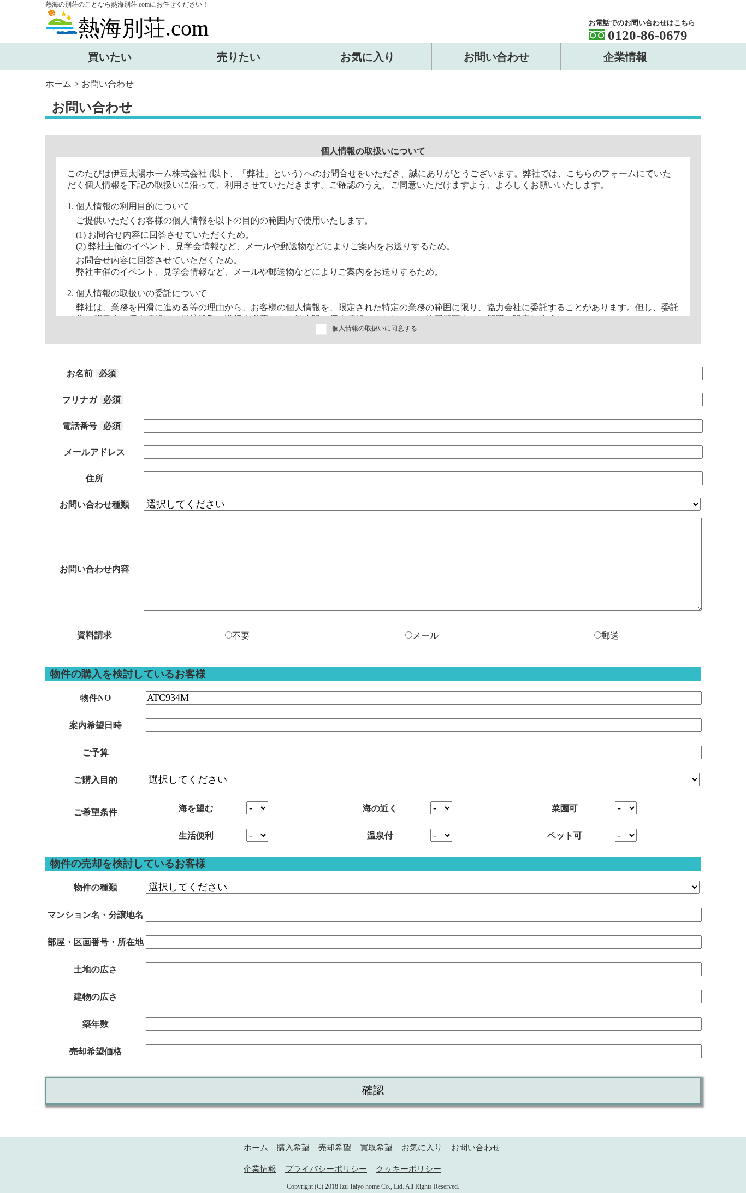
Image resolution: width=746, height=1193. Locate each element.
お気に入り (421, 1147)
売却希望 (334, 1147)
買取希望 (376, 1147)
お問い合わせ (475, 1147)
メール (425, 635)
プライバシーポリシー (326, 1169)
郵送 (610, 635)
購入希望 (293, 1147)
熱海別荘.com (143, 28)
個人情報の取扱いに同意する (374, 328)
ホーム (58, 83)
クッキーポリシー (408, 1169)
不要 (241, 635)
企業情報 (260, 1169)
